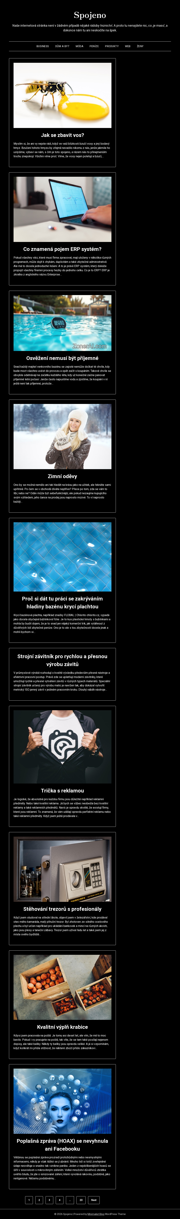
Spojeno (90, 14)
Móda (79, 46)
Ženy (140, 46)
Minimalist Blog (96, 1214)
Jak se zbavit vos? (62, 135)
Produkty (112, 46)
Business (43, 46)
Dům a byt (62, 46)
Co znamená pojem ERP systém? (62, 249)
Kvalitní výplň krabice (62, 1027)
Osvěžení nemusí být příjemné (62, 358)
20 (81, 1200)
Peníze (94, 46)
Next (94, 1200)
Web (128, 46)
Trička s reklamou (62, 791)
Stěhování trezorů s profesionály (62, 909)
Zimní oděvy (62, 476)
